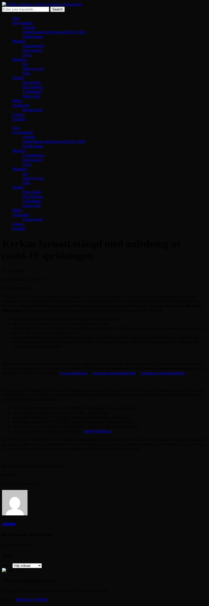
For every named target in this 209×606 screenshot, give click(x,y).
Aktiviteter (20, 105)
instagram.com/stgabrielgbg (163, 373)
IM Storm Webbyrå (31, 599)
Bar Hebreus (32, 87)
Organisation (22, 23)
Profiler (18, 78)
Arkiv (6, 565)
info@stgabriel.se (98, 431)
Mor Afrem (31, 82)
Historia (18, 41)
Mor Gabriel (32, 50)
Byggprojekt (32, 110)
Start (16, 18)
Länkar (18, 114)
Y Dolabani (31, 91)
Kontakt (18, 119)
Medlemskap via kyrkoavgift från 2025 (53, 32)
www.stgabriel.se (74, 373)
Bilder (17, 100)
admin (9, 523)
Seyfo (27, 55)
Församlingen (33, 46)
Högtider (19, 59)
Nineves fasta (33, 68)
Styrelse (28, 27)
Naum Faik (31, 96)
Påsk (26, 73)
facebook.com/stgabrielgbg (114, 373)
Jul (24, 64)
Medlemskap (32, 36)
